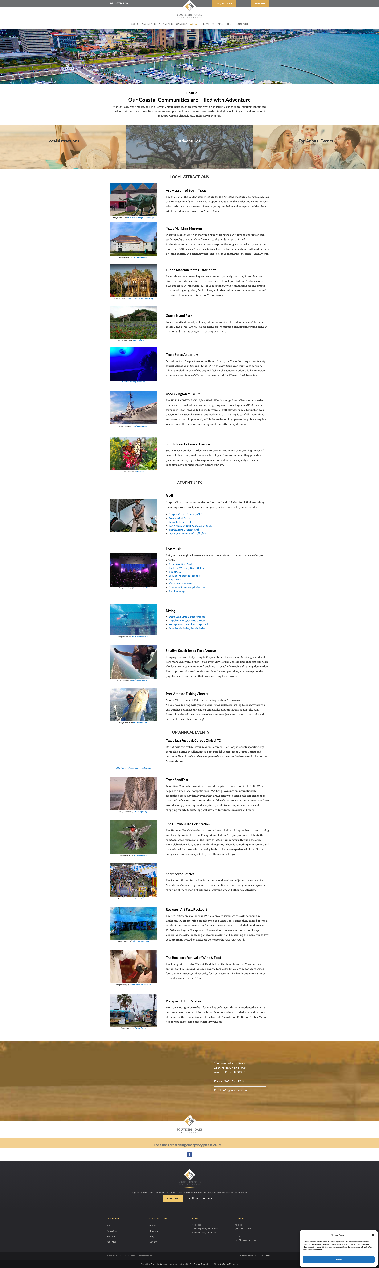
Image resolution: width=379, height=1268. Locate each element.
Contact (153, 1241)
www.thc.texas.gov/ (140, 257)
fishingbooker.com (140, 722)
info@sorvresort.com (245, 1240)
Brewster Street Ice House (184, 575)
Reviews (153, 1230)
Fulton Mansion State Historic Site (191, 270)
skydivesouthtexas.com (140, 680)
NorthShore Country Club (184, 529)
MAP (220, 24)
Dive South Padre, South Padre (187, 628)
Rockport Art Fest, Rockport (186, 909)
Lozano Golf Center (180, 518)
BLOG (229, 24)
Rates (109, 1225)
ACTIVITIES (166, 24)
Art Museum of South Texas (186, 190)
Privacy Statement (248, 1255)
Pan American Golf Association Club (190, 525)
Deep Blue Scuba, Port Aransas (187, 616)
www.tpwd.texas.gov (140, 340)
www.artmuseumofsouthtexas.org (140, 217)
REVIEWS (208, 24)
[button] (373, 1234)
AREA (193, 24)
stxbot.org (140, 471)
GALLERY (181, 24)
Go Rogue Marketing (229, 1264)
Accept (339, 1259)
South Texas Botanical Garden (188, 444)
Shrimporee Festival (180, 874)
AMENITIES (149, 24)
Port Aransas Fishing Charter (187, 694)
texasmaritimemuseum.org (140, 984)
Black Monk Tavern (180, 583)
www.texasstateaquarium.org (133, 381)
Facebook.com (140, 1028)
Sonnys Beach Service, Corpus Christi (191, 624)
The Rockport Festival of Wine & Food (193, 958)
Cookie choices (265, 1255)
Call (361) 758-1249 (200, 1198)
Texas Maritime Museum (184, 228)
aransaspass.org (140, 855)
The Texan (175, 579)
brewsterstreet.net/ (140, 588)
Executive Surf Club (180, 564)
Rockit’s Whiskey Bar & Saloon (187, 567)
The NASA (175, 571)
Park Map (111, 1241)
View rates (173, 1198)
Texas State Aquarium (182, 355)
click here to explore (63, 156)
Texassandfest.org (140, 811)
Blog (151, 1236)
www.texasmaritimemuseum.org (140, 298)
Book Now (260, 3)
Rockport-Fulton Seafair (183, 1001)
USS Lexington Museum (183, 394)
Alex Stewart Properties (200, 1264)
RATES (134, 24)
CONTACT (242, 24)
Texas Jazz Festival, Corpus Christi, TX (193, 740)
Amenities (112, 1230)
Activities (111, 1236)
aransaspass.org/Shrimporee (140, 898)
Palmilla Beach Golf (180, 521)
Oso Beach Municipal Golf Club (187, 533)
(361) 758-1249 (224, 3)
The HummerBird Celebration (188, 824)
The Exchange (177, 591)
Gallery (153, 1225)
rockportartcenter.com (140, 941)
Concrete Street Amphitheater (187, 587)
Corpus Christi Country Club (186, 514)
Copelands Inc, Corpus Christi (187, 620)
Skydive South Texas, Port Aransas (191, 651)
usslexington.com (140, 426)
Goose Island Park (179, 316)
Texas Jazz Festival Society (140, 768)
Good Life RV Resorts (160, 1264)
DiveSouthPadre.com (140, 636)
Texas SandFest (177, 780)
